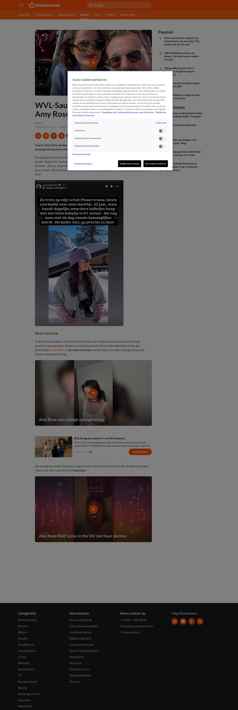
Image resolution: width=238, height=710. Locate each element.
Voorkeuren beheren (83, 163)
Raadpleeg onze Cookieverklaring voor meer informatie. (128, 112)
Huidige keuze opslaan (129, 164)
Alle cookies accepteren (155, 164)
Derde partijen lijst (81, 154)
